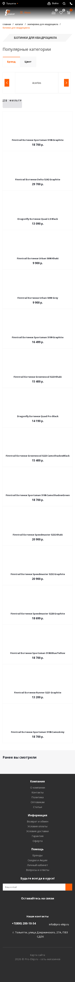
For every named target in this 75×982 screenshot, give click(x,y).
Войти (55, 3)
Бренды (37, 855)
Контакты (38, 792)
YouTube (36, 906)
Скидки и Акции (37, 860)
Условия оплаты (37, 826)
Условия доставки (37, 831)
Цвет (28, 61)
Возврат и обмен (37, 821)
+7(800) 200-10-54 (24, 923)
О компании (37, 787)
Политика (37, 797)
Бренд (11, 61)
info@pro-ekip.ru (59, 924)
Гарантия (37, 836)
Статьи (37, 807)
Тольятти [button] (11, 3)
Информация (37, 815)
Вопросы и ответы (37, 870)
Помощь (37, 849)
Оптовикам (37, 802)
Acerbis (36, 82)
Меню (27, 12)
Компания (37, 781)
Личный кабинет (37, 865)
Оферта (38, 841)
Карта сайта (37, 955)
